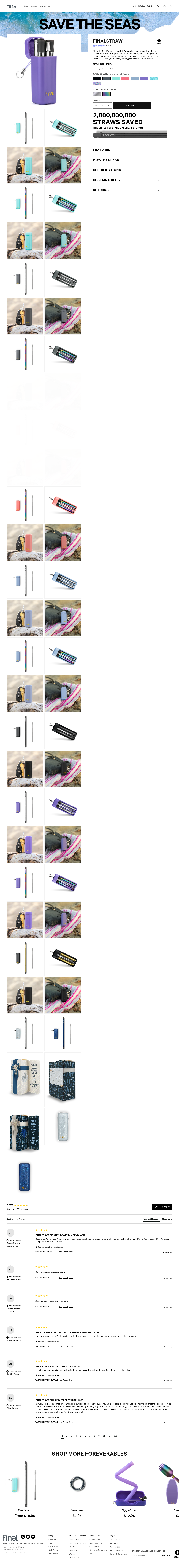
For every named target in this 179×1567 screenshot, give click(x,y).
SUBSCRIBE (165, 1555)
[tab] (151, 1220)
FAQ (50, 1543)
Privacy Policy (116, 1550)
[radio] (97, 78)
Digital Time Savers (19, 1552)
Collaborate (95, 1547)
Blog (91, 1554)
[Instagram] (23, 1537)
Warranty (73, 1554)
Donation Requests (98, 1550)
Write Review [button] (162, 1207)
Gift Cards (53, 1547)
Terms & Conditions (118, 1554)
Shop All (52, 1540)
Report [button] (65, 1252)
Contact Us (74, 1557)
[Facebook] (28, 1537)
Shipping (96, 69)
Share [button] (71, 1252)
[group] (20, 1205)
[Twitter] (33, 1537)
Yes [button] (60, 1252)
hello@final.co (19, 1547)
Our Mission (95, 1540)
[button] (158, 6)
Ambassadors (96, 1543)
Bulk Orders (53, 1550)
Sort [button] (9, 1219)
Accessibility (115, 1547)
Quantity (96, 100)
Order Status (75, 1540)
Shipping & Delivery (77, 1543)
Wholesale (53, 1554)
